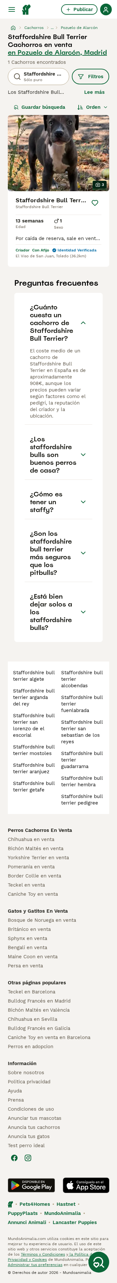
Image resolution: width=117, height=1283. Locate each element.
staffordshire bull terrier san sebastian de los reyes (82, 732)
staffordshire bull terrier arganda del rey (34, 697)
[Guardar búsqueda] (98, 1262)
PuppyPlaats (23, 1213)
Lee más (94, 92)
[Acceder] (106, 9)
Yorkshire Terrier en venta (38, 858)
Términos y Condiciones (43, 1254)
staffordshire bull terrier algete (34, 676)
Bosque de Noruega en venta (42, 920)
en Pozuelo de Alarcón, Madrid (57, 52)
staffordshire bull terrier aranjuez (34, 768)
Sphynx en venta (27, 938)
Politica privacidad (29, 1082)
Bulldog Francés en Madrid (39, 1001)
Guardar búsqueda (43, 107)
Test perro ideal (26, 1145)
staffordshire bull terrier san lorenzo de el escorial (34, 725)
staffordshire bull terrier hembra (82, 781)
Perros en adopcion (30, 1046)
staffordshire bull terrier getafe (34, 786)
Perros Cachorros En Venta (40, 830)
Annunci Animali (27, 1222)
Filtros (95, 76)
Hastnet (66, 1204)
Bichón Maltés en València (39, 1010)
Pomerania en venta (31, 867)
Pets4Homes (35, 1204)
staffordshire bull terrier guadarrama (82, 759)
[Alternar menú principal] (11, 9)
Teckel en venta (26, 885)
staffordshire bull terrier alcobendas (82, 679)
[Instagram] (27, 1157)
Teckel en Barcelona (31, 992)
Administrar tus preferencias (35, 1264)
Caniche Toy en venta (33, 894)
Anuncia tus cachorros (34, 1127)
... (52, 27)
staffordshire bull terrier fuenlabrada (82, 703)
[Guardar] (95, 202)
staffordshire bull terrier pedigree (82, 799)
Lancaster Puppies (75, 1222)
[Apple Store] (86, 1185)
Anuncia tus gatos (29, 1136)
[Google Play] (31, 1185)
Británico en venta (29, 929)
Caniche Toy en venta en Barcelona (49, 1037)
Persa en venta (25, 966)
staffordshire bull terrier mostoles (34, 750)
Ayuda (15, 1091)
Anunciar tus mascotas (34, 1118)
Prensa (16, 1100)
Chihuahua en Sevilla (32, 1019)
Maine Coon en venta (33, 957)
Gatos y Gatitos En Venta (38, 911)
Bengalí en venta (27, 947)
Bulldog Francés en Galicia (39, 1028)
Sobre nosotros (26, 1073)
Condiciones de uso (31, 1109)
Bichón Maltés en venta (35, 848)
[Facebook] (14, 1157)
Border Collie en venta (34, 876)
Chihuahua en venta (31, 839)
